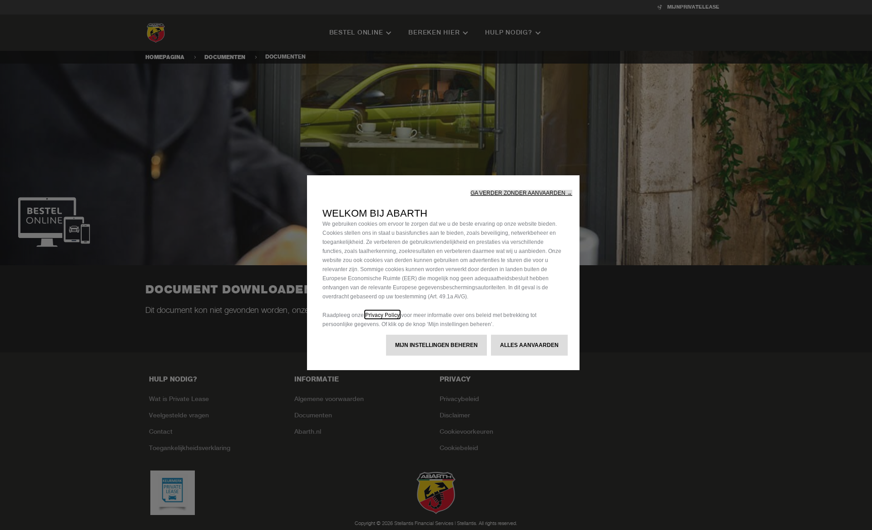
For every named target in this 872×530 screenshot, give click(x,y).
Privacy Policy (382, 314)
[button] (521, 193)
